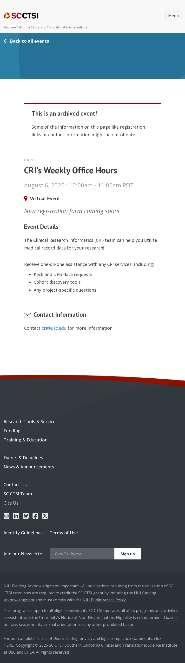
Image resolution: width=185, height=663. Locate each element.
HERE (8, 645)
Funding (12, 430)
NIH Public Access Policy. (104, 600)
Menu (173, 15)
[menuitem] (92, 419)
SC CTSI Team (18, 494)
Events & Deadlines (23, 457)
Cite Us (11, 503)
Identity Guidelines (23, 533)
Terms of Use (64, 533)
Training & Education (25, 440)
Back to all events (29, 41)
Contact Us (15, 484)
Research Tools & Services (31, 421)
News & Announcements (29, 467)
